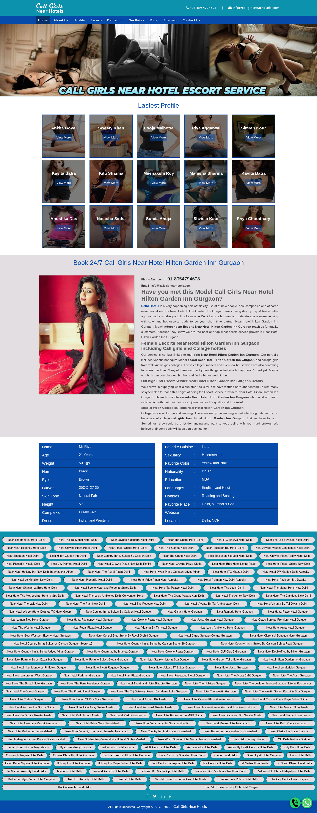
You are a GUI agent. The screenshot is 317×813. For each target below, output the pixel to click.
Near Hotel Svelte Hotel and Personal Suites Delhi (105, 587)
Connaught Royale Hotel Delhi (24, 755)
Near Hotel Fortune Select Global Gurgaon (101, 659)
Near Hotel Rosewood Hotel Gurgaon (183, 675)
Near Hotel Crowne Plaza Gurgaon (172, 651)
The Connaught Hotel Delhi (74, 787)
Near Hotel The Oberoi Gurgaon (25, 691)
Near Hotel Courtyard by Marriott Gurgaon (113, 651)
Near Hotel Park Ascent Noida (80, 715)
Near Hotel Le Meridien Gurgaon (286, 667)
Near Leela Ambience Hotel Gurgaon (222, 627)
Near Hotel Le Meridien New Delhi (32, 579)
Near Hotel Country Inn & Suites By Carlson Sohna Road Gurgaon (262, 643)
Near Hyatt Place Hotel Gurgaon (288, 611)
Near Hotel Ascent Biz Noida (148, 699)
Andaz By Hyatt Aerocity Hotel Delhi (250, 747)
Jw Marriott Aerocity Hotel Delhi (26, 771)
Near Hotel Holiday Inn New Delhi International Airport (41, 571)
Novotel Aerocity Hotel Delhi (110, 771)
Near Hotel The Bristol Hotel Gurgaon (28, 683)
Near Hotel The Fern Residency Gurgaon (85, 683)
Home (43, 20)
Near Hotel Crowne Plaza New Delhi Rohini (124, 563)
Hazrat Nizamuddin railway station (27, 747)
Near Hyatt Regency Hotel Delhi (27, 547)
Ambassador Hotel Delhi (202, 747)
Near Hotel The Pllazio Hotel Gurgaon (77, 691)
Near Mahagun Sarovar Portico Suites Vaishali (36, 739)
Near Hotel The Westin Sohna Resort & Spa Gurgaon (278, 691)
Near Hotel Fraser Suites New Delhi (288, 563)
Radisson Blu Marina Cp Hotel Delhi (162, 771)
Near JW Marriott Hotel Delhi (69, 563)
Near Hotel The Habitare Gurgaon (205, 683)
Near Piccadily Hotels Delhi (23, 563)
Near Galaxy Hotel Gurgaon (185, 611)
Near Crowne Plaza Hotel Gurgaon (152, 619)
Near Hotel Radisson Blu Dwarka (285, 579)
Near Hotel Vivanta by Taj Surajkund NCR (162, 723)
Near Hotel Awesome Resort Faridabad (34, 723)
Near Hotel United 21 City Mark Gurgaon (87, 699)
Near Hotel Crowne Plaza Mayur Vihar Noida (279, 699)
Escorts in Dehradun (106, 20)
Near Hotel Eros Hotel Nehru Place (234, 563)
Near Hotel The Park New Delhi (85, 603)
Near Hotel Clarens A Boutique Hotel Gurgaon (278, 635)
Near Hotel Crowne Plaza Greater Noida (209, 699)
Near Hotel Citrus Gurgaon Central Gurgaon (205, 635)
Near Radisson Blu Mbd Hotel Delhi (230, 555)
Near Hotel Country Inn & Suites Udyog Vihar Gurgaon (41, 651)
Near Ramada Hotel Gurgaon (235, 611)
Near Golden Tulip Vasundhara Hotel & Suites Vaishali (112, 739)
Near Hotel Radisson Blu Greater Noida (236, 715)
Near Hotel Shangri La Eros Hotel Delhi (33, 587)
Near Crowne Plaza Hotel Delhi (77, 547)
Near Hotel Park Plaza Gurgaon (130, 675)
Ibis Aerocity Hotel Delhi (217, 763)
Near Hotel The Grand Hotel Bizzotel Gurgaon (148, 683)
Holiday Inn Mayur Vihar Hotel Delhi (120, 763)
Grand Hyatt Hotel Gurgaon (264, 755)
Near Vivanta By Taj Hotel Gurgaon (156, 627)
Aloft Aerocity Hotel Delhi (160, 747)
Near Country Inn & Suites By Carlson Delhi (124, 555)
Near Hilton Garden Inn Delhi (68, 555)
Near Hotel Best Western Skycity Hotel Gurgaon (40, 635)
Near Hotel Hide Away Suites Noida (91, 707)
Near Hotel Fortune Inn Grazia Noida (31, 707)
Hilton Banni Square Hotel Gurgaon (27, 763)
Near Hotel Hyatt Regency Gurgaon (108, 667)
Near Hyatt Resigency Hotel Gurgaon (90, 619)
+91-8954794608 (202, 7)
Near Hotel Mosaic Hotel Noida (289, 707)
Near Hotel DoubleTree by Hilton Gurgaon (284, 651)
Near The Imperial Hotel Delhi (26, 539)
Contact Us (191, 20)
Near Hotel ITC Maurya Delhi (231, 571)
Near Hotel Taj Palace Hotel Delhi (173, 587)
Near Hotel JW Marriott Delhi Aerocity (286, 571)
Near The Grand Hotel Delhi (180, 555)
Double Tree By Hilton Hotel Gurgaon (127, 755)
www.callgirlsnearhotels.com (224, 512)
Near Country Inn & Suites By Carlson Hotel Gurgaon (119, 611)
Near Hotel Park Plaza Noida (128, 715)
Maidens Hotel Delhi (69, 771)
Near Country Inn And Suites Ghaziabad (166, 731)
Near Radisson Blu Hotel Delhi (225, 547)
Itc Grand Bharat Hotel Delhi (294, 763)
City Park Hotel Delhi (297, 747)
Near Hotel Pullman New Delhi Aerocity (222, 579)
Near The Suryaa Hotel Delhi (176, 547)
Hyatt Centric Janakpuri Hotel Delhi (172, 763)
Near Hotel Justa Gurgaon (231, 667)
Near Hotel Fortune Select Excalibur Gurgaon (35, 659)
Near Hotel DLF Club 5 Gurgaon (226, 651)
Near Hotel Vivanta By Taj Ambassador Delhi (212, 603)
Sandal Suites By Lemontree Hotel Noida (180, 779)
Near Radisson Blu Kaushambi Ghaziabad (230, 731)
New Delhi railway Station (249, 739)
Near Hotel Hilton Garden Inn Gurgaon (286, 659)
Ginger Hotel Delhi (225, 755)
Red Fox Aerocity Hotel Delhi (86, 779)
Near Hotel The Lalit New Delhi (29, 603)
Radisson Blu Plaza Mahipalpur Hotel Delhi (283, 771)
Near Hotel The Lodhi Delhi (227, 587)
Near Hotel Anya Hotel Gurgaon (285, 627)
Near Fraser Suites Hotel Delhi (128, 547)
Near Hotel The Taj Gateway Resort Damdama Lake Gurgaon (148, 691)
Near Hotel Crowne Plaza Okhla (181, 563)
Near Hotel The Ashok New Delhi (235, 595)
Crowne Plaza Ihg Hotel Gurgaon (73, 755)
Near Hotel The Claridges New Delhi (288, 595)
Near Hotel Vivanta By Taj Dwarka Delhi (282, 603)
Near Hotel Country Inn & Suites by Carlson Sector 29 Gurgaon (156, 643)
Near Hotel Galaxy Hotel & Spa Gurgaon (165, 659)
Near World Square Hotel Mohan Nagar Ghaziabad (189, 739)
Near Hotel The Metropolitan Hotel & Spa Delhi (35, 595)
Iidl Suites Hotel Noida (254, 763)
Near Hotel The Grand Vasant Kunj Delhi (179, 595)
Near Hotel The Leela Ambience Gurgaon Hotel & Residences (273, 683)
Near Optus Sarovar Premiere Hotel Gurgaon (279, 619)
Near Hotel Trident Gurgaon (27, 699)
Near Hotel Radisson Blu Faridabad (30, 731)
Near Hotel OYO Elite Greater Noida (28, 715)
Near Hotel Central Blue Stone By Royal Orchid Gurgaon (124, 635)
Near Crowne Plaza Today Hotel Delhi (287, 555)
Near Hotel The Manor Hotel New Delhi (284, 587)
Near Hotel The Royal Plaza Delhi (109, 571)
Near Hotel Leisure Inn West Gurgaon (29, 675)
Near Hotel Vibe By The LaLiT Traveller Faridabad (96, 731)
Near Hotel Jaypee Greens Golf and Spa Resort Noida (221, 707)
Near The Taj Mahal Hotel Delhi (77, 539)
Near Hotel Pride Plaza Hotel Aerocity (154, 579)
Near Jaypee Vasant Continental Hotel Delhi (283, 547)
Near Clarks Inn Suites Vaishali (289, 731)
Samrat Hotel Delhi (129, 779)
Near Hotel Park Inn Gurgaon (82, 675)
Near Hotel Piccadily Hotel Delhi (92, 579)
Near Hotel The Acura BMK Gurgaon (239, 675)
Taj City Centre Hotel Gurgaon (290, 779)
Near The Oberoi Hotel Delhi (185, 539)
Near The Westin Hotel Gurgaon (31, 627)
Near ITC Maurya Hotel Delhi (234, 539)
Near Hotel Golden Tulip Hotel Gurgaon (226, 659)
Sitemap (170, 20)
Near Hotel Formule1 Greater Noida (150, 707)
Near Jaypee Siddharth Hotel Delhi (132, 539)
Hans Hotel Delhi (300, 755)
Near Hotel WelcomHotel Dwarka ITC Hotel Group (40, 611)
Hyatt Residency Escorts (75, 747)
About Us (61, 20)
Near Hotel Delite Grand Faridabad (97, 723)
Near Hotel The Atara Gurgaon (292, 675)
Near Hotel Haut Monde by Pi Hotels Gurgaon (39, 667)
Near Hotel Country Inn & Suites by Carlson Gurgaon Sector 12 (53, 643)
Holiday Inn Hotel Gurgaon (73, 763)
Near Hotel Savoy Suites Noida (291, 715)
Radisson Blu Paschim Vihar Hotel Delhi (220, 771)
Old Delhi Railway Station (294, 739)
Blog (154, 20)
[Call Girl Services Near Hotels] (50, 8)
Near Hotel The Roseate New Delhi (144, 603)
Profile (79, 20)
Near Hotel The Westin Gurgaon (216, 691)
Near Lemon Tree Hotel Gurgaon (30, 619)
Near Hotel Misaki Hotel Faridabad (227, 723)
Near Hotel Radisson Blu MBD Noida (179, 715)
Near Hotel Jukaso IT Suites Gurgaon (172, 667)
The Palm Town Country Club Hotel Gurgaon (231, 787)
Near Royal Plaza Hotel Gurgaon (93, 627)
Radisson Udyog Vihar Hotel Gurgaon (31, 779)
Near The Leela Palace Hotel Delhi (287, 539)
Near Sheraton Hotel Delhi (23, 555)
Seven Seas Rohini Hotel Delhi (239, 779)
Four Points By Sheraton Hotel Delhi (182, 755)
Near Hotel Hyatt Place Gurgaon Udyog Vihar (171, 571)
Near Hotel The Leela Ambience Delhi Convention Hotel (109, 595)
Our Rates (136, 20)
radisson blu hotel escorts (118, 747)
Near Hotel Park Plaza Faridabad (286, 723)
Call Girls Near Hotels (190, 806)
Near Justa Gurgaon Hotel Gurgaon (212, 619)
